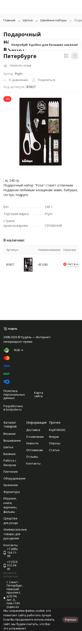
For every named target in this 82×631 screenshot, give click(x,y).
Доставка (33, 430)
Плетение (10, 472)
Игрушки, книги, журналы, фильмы (10, 505)
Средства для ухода (10, 520)
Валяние (9, 454)
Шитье (28, 20)
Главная (9, 20)
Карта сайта (38, 394)
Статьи (54, 450)
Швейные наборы (53, 20)
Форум (54, 437)
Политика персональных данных (14, 394)
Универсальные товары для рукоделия (15, 533)
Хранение (10, 485)
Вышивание (12, 440)
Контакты (33, 463)
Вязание (9, 434)
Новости (32, 443)
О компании (35, 437)
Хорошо (70, 619)
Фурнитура (11, 492)
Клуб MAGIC (57, 430)
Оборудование (14, 478)
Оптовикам (34, 450)
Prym (19, 73)
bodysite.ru (14, 409)
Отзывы (32, 457)
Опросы (54, 443)
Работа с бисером (9, 462)
